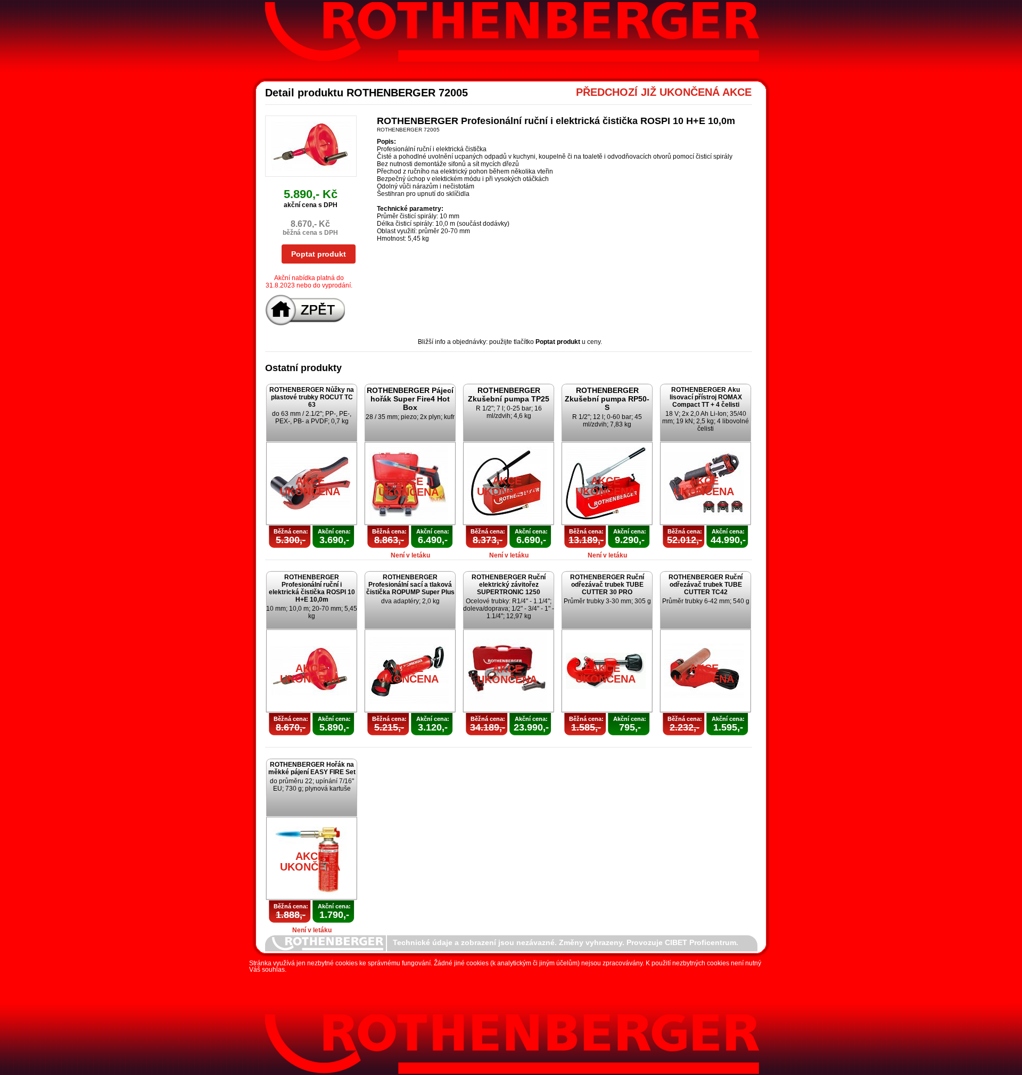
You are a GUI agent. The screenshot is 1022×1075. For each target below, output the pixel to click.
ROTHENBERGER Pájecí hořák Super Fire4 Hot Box (410, 399)
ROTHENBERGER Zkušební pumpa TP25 (508, 394)
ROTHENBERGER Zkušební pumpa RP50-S (607, 399)
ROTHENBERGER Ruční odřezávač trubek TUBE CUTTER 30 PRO (607, 584)
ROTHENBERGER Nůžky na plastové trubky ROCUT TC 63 (311, 397)
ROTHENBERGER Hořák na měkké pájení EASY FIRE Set (312, 768)
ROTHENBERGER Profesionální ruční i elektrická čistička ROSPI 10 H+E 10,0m (312, 588)
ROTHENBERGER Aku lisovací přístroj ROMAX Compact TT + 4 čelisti (706, 397)
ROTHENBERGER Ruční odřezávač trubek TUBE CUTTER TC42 (706, 584)
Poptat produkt (318, 254)
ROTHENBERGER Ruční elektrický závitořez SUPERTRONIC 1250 (509, 584)
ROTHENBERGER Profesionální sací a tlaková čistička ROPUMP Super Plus (410, 584)
